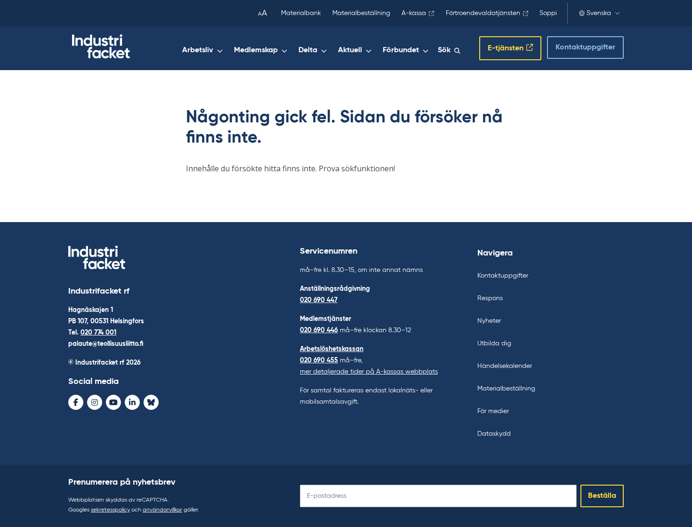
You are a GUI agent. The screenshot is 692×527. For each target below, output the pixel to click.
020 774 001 (98, 332)
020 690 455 (319, 360)
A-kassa (414, 13)
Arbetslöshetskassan (331, 349)
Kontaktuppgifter (585, 47)
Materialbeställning (361, 13)
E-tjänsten (505, 48)
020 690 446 (319, 330)
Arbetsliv (197, 50)
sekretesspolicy (110, 510)
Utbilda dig (494, 343)
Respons (490, 298)
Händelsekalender (504, 366)
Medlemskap (256, 50)
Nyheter (489, 321)
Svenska (599, 13)
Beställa (602, 496)
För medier (493, 411)
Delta (307, 50)
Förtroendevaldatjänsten (483, 13)
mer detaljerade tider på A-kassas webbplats (369, 371)
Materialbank (301, 13)
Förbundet (401, 50)
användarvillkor (162, 510)
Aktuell (350, 50)
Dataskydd (494, 434)
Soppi (548, 13)
